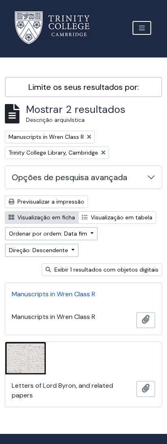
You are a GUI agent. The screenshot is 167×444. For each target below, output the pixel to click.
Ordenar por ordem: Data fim (49, 233)
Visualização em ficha (45, 217)
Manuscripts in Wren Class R (53, 294)
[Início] (57, 27)
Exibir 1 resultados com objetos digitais (105, 269)
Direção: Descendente (39, 250)
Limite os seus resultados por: (83, 87)
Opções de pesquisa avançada (69, 177)
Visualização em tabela (120, 217)
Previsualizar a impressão (50, 201)
